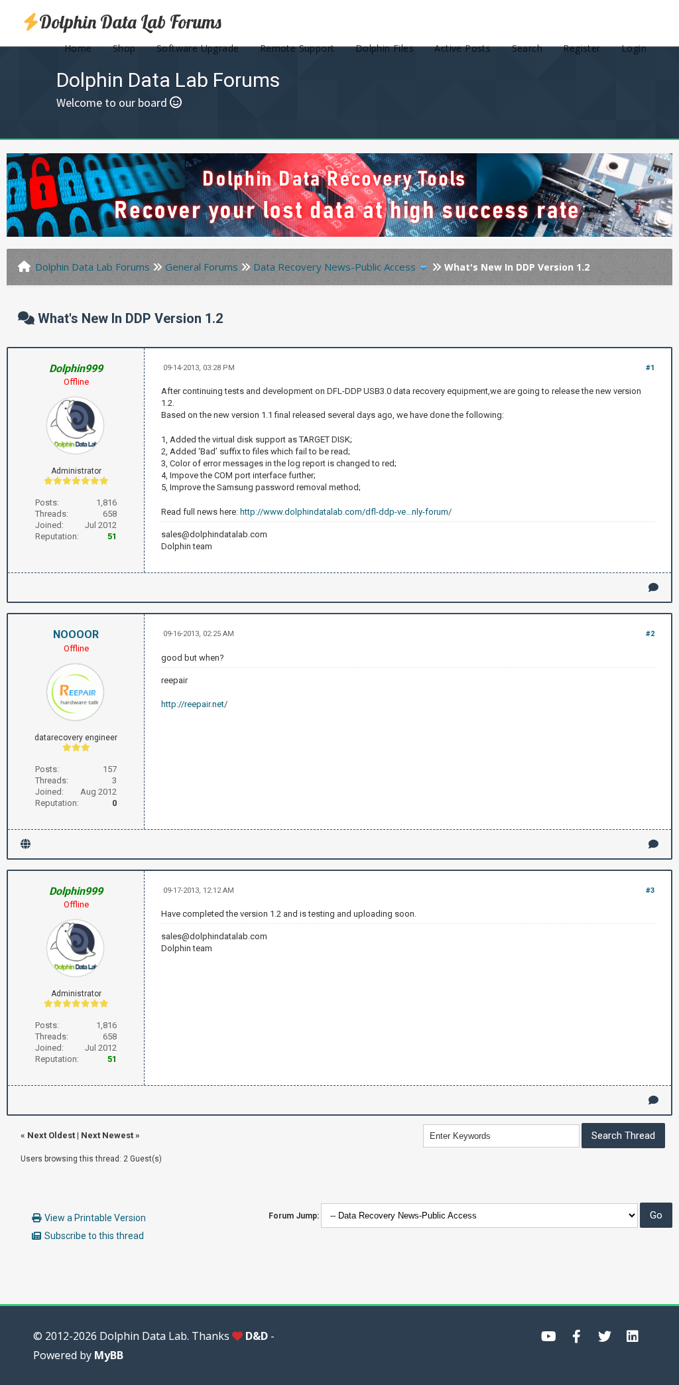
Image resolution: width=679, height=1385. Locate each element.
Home (78, 48)
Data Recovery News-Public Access (334, 266)
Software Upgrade (197, 48)
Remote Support (297, 48)
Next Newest (107, 1135)
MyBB (108, 1355)
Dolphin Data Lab (143, 1336)
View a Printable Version (95, 1218)
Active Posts (462, 48)
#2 (650, 633)
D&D (256, 1336)
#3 (650, 890)
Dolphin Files (384, 48)
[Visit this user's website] (25, 844)
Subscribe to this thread (94, 1235)
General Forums (201, 266)
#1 (650, 367)
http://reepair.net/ (194, 704)
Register (581, 48)
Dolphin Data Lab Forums (130, 22)
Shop (124, 48)
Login (634, 48)
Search (527, 48)
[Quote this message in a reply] (653, 587)
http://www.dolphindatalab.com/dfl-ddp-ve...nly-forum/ (346, 512)
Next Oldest (51, 1135)
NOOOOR (76, 634)
